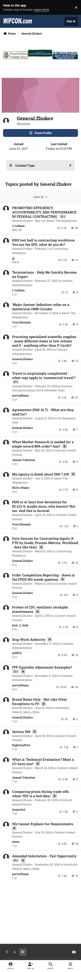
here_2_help (20, 625)
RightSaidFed (21, 745)
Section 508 (21, 731)
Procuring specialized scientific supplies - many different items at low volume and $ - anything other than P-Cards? (44, 340)
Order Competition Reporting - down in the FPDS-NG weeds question (43, 577)
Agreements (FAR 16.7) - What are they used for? (43, 412)
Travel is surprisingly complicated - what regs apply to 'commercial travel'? (43, 375)
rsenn (15, 841)
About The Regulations (62, 220)
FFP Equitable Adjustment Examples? (42, 667)
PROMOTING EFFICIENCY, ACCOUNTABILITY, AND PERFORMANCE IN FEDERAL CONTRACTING (44, 212)
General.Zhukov (22, 220)
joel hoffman (20, 395)
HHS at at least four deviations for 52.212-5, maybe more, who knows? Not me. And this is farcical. (43, 506)
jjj (13, 258)
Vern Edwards (21, 322)
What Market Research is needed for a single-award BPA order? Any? (43, 444)
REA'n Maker (20, 487)
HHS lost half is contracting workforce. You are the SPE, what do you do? (43, 242)
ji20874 (16, 653)
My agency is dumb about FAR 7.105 (41, 474)
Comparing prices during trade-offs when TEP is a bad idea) (40, 793)
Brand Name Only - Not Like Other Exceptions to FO (39, 701)
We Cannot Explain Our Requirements (42, 824)
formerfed (18, 809)
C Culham (18, 226)
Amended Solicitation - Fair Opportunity (44, 856)
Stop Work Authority (29, 639)
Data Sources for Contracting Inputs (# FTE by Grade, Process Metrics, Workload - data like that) (45, 542)
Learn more (8, 7)
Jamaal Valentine (23, 460)
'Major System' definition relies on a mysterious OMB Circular (40, 306)
